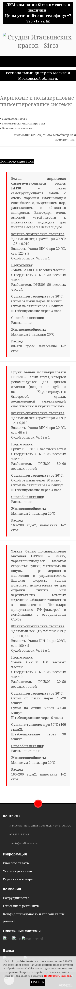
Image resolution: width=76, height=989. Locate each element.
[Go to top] (38, 804)
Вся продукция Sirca (17, 161)
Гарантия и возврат (19, 879)
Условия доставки (17, 871)
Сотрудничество (16, 898)
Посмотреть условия (57, 975)
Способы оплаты (16, 863)
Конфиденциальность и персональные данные (34, 917)
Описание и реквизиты (21, 906)
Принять (37, 982)
